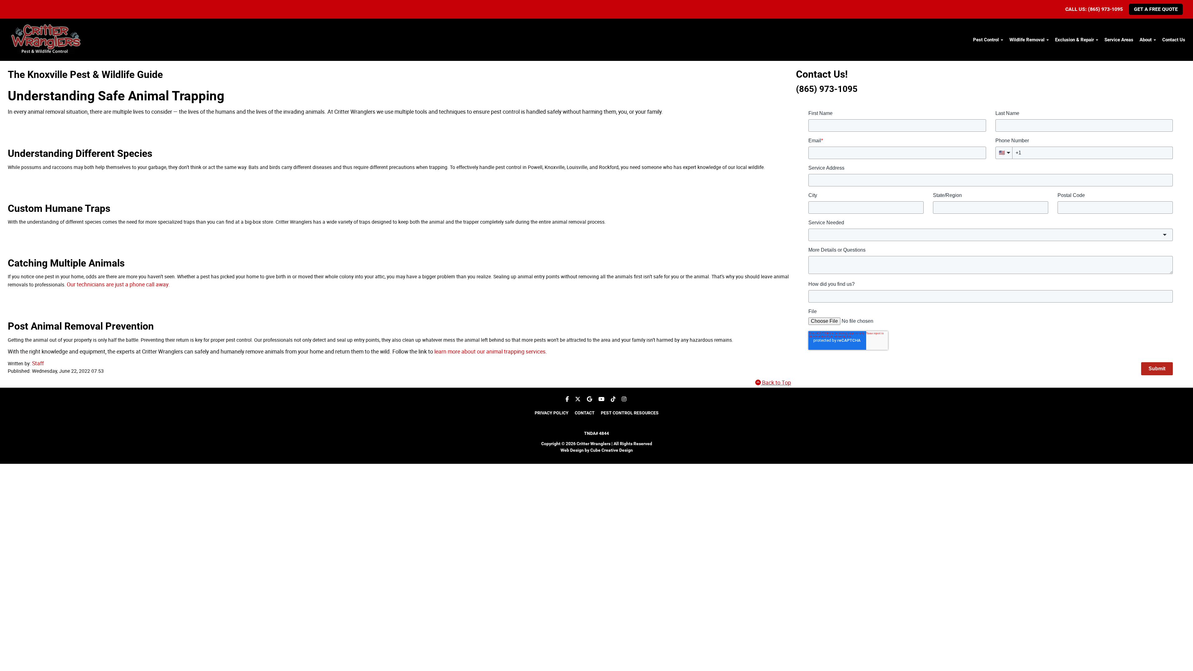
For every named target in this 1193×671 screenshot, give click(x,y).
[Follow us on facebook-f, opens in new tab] (567, 399)
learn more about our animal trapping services (490, 351)
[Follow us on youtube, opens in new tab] (601, 399)
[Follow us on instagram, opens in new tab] (624, 399)
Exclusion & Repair (1075, 40)
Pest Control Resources (630, 412)
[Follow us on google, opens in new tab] (589, 399)
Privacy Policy (552, 412)
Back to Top (776, 382)
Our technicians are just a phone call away (117, 284)
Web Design (572, 450)
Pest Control (986, 40)
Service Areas (1118, 40)
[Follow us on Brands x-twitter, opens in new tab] (578, 399)
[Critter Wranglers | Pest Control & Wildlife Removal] (47, 40)
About (1146, 40)
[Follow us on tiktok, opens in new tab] (613, 399)
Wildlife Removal (1027, 40)
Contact (585, 412)
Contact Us (1173, 40)
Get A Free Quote (1156, 9)
